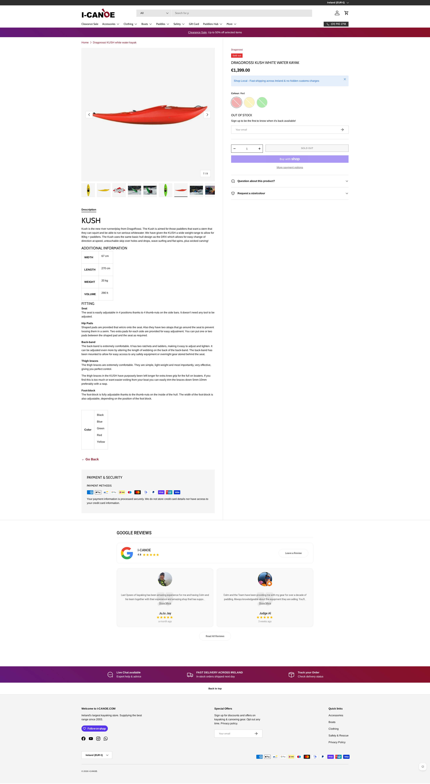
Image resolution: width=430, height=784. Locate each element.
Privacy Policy (337, 742)
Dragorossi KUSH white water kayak (114, 42)
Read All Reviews (215, 636)
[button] (346, 13)
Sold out (307, 148)
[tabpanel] (148, 332)
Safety (177, 24)
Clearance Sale (89, 24)
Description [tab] (88, 209)
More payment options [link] (290, 167)
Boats (144, 24)
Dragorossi (237, 49)
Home (85, 42)
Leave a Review (293, 553)
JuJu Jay (165, 613)
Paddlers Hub (210, 24)
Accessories (108, 24)
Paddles (160, 24)
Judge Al (265, 613)
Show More (165, 603)
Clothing (128, 24)
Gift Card (194, 24)
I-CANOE (144, 550)
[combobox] (224, 13)
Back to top (215, 688)
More (229, 24)
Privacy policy (229, 723)
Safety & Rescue (339, 735)
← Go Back (90, 459)
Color (87, 429)
